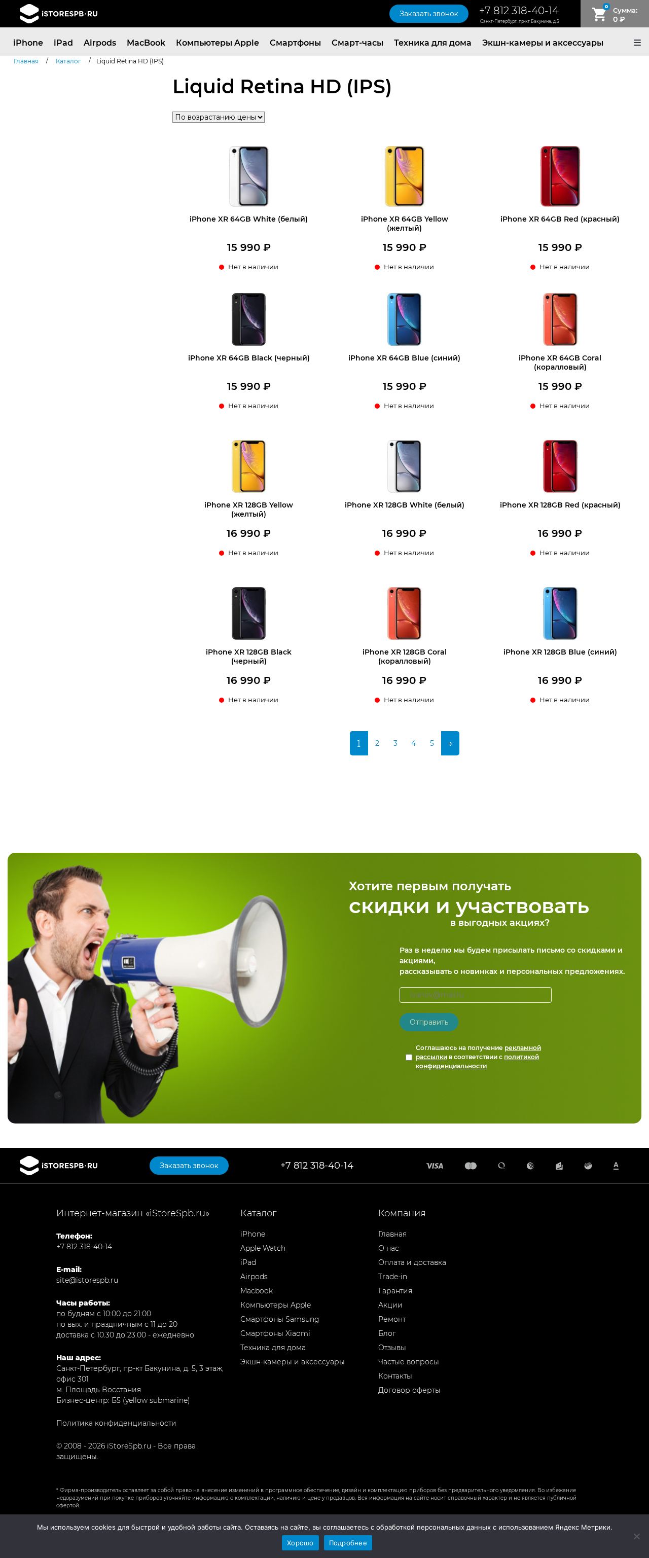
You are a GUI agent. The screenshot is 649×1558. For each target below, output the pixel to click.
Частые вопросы (408, 1361)
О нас (388, 1248)
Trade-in (392, 1276)
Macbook (256, 1290)
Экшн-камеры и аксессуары (542, 43)
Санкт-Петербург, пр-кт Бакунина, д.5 (519, 21)
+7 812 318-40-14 (519, 11)
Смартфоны (295, 43)
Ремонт (392, 1319)
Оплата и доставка (412, 1262)
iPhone (28, 43)
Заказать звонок (429, 13)
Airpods (100, 43)
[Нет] (636, 1536)
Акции (390, 1305)
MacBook (146, 43)
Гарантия (395, 1290)
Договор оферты (409, 1390)
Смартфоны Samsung (279, 1319)
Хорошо (300, 1543)
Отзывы (392, 1347)
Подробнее (348, 1543)
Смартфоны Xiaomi (275, 1333)
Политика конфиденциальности (116, 1423)
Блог (387, 1333)
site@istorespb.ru (87, 1280)
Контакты (395, 1376)
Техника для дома (433, 43)
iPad (63, 43)
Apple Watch (262, 1248)
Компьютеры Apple (217, 43)
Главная (392, 1234)
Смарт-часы (357, 43)
